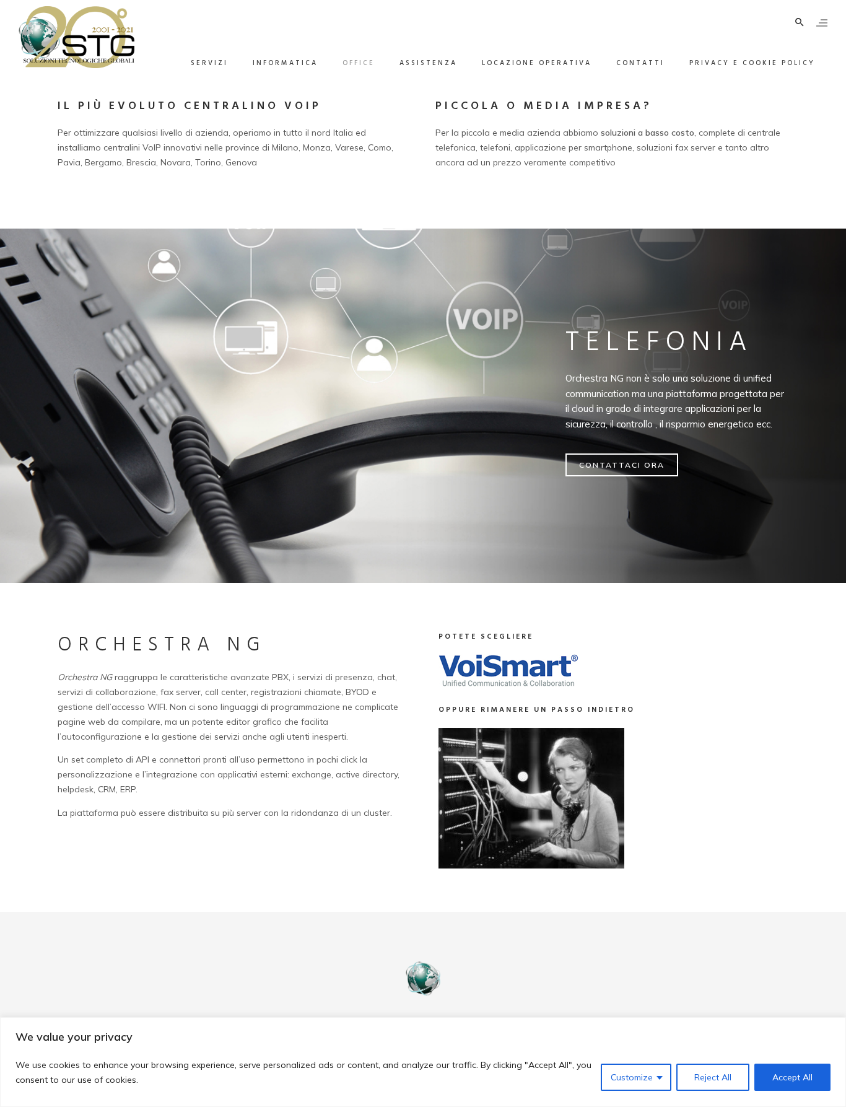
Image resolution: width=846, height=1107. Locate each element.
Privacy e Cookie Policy (752, 63)
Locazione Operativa (536, 63)
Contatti (640, 63)
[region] (423, 1062)
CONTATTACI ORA (622, 465)
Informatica (285, 63)
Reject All (712, 1077)
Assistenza (428, 63)
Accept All (792, 1077)
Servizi (209, 63)
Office (358, 63)
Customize (632, 1077)
